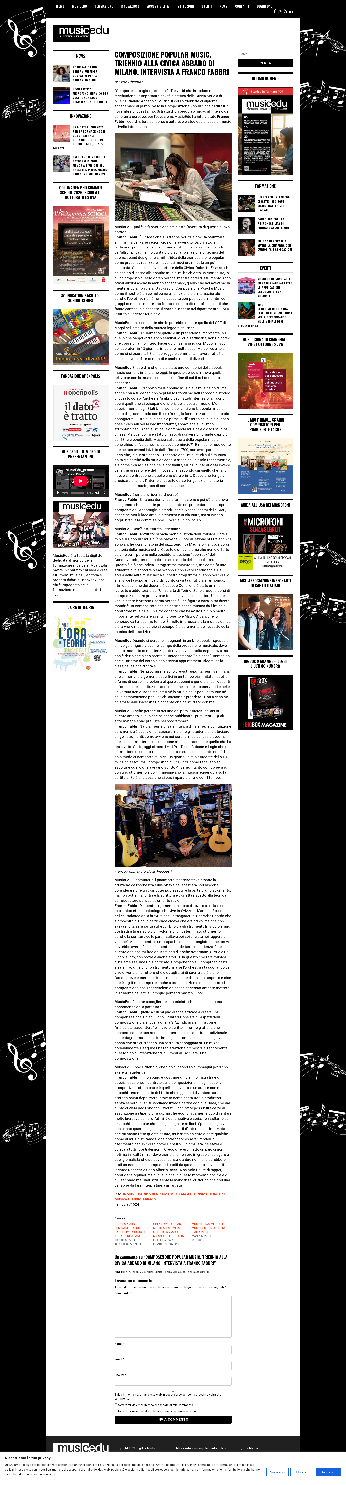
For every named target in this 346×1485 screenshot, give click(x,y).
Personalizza (276, 1472)
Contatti (242, 6)
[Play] (58, 493)
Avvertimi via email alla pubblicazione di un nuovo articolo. (157, 1411)
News (223, 6)
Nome (120, 1343)
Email (119, 1359)
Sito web (120, 1375)
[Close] (341, 1455)
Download (264, 6)
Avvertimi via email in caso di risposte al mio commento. (156, 1405)
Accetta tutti (328, 1472)
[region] (173, 1468)
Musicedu (79, 6)
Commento (123, 1293)
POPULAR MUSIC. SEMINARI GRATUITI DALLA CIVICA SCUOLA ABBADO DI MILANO (167, 1271)
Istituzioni (185, 6)
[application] (81, 481)
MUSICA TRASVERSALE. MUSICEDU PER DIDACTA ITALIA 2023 (208, 1228)
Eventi (207, 6)
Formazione (104, 6)
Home (60, 6)
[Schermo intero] (103, 493)
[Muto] (97, 493)
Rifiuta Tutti (302, 1472)
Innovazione (130, 6)
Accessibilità (158, 6)
